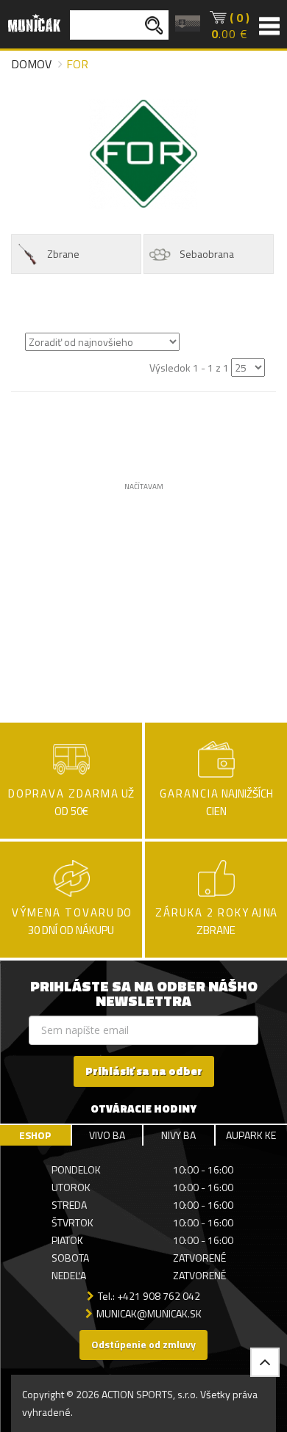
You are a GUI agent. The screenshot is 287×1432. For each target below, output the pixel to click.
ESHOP (35, 1135)
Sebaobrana (207, 253)
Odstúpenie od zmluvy (143, 1344)
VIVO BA (107, 1135)
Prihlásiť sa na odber (143, 1071)
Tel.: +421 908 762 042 (149, 1295)
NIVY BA (178, 1135)
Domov (31, 64)
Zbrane (63, 253)
